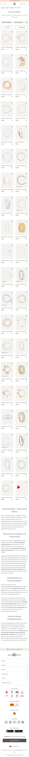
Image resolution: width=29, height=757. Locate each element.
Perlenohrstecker (17, 586)
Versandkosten (19, 750)
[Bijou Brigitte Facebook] (14, 722)
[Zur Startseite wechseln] (14, 3)
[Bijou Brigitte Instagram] (10, 722)
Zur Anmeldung (14, 740)
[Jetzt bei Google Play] (19, 731)
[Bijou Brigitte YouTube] (22, 722)
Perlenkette (9, 586)
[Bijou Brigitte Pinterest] (18, 722)
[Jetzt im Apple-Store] (10, 731)
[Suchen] (4, 3)
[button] (21, 3)
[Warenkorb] (27, 3)
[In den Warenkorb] (11, 49)
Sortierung (21, 27)
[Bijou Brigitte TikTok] (6, 722)
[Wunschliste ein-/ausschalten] (11, 32)
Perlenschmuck (13, 557)
